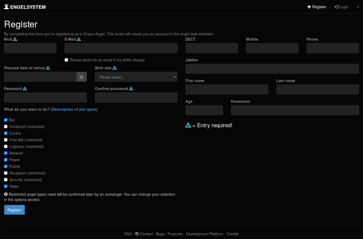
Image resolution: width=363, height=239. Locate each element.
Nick (8, 39)
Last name (285, 80)
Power (14, 159)
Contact (146, 233)
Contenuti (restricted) (27, 126)
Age (189, 101)
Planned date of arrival (25, 67)
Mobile (252, 39)
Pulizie (14, 166)
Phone (312, 39)
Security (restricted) (25, 179)
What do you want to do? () (51, 109)
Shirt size (104, 67)
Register (318, 6)
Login (343, 6)
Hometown (240, 101)
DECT (190, 39)
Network (16, 153)
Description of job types (74, 109)
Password (13, 88)
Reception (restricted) (27, 173)
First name (195, 80)
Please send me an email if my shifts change (107, 59)
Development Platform (204, 233)
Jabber (191, 59)
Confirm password (112, 88)
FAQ (128, 233)
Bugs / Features (169, 233)
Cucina (15, 133)
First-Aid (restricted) (26, 139)
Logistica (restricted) (26, 146)
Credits (233, 233)
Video (14, 186)
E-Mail (71, 39)
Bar (12, 119)
